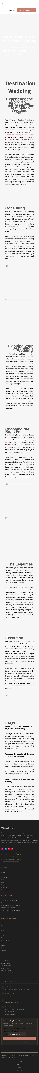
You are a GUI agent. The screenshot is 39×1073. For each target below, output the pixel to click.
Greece (3, 945)
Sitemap (19, 1065)
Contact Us (4, 887)
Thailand (3, 935)
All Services (4, 877)
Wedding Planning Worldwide (9, 900)
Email (5, 1034)
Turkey (3, 942)
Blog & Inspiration (6, 884)
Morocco (3, 947)
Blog (19, 1067)
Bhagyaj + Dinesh (6, 970)
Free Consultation (6, 889)
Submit (19, 1038)
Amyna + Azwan (6, 963)
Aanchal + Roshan (6, 960)
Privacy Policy (19, 1062)
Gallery (3, 882)
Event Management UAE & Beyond (10, 905)
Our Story (4, 874)
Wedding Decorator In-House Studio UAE (12, 910)
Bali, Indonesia (5, 940)
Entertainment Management (8, 907)
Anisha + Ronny (5, 968)
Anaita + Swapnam (6, 965)
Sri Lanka (3, 932)
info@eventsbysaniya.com (11, 1002)
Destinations (4, 879)
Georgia (3, 950)
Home (3, 872)
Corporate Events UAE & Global (9, 902)
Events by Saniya (10, 1055)
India (2, 930)
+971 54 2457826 (9, 996)
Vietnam (3, 937)
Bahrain (3, 925)
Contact (19, 1070)
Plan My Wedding (25, 10)
